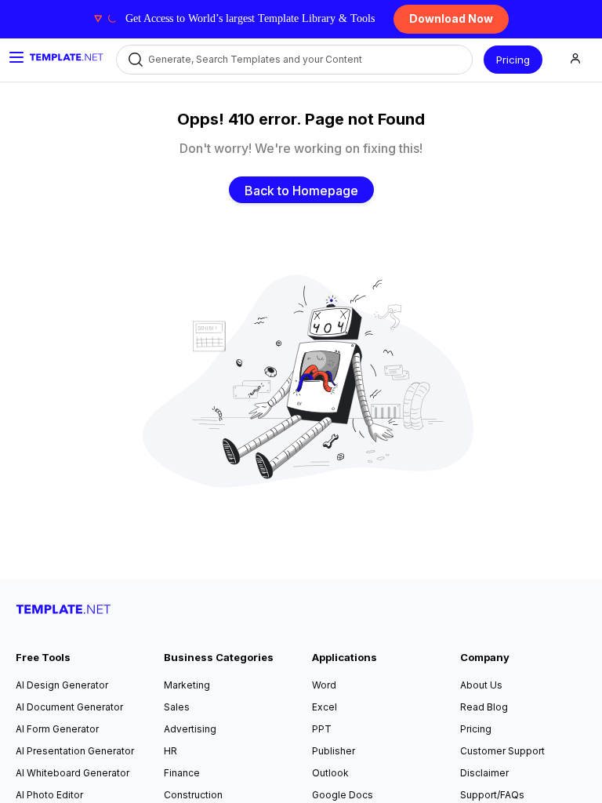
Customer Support (502, 751)
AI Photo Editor (49, 795)
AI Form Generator (57, 729)
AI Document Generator (69, 707)
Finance (182, 773)
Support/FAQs (492, 795)
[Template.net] (66, 57)
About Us (481, 685)
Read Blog (484, 707)
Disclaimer (484, 773)
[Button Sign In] (575, 60)
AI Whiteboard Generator (72, 773)
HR (170, 751)
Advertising (190, 729)
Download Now (451, 18)
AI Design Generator (62, 685)
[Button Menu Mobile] (16, 57)
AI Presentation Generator (75, 751)
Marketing (187, 685)
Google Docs (342, 795)
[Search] (134, 60)
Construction (193, 795)
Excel (324, 707)
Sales (177, 707)
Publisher (333, 751)
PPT (322, 729)
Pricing (513, 59)
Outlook (330, 773)
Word (324, 685)
